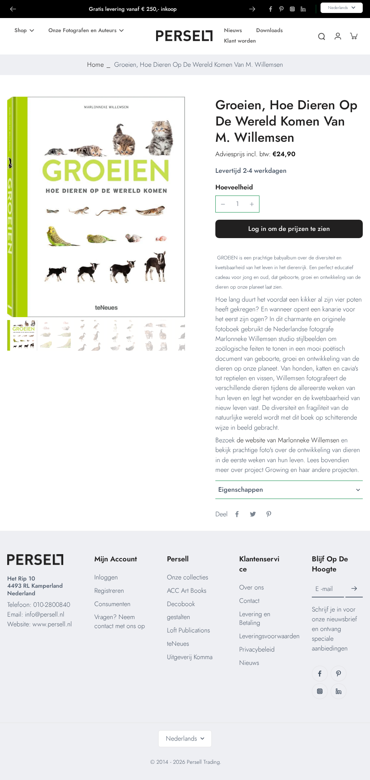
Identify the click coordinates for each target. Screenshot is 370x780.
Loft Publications (188, 630)
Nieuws (249, 662)
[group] (96, 207)
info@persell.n (44, 614)
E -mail (324, 588)
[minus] (223, 204)
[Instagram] (292, 9)
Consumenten (112, 604)
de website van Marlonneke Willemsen (288, 440)
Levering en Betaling (254, 618)
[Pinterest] (281, 9)
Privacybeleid (257, 649)
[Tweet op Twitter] (253, 514)
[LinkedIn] (303, 9)
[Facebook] (270, 9)
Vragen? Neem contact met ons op (119, 621)
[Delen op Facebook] (237, 514)
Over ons (251, 587)
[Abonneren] (354, 588)
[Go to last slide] (13, 9)
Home (95, 64)
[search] (322, 36)
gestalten (178, 617)
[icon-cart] (353, 36)
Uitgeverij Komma (189, 657)
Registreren (109, 590)
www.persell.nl (52, 624)
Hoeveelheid (234, 187)
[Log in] (337, 35)
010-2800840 (51, 604)
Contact (249, 600)
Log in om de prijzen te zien (289, 228)
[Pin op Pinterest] (269, 514)
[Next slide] (252, 9)
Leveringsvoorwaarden (269, 636)
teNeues (178, 643)
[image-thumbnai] (22, 335)
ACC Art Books (186, 590)
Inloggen (106, 577)
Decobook (181, 604)
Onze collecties (187, 577)
